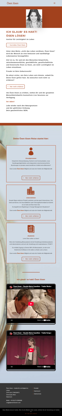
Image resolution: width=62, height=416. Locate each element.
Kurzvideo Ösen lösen (17, 45)
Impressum (37, 391)
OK (25, 413)
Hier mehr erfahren (16, 87)
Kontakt (36, 388)
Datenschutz (37, 394)
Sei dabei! (10, 101)
